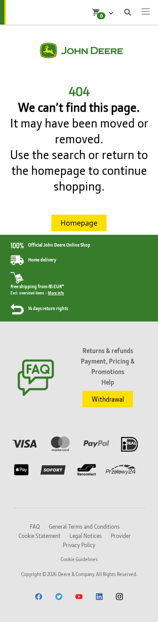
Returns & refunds (108, 350)
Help (107, 382)
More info (56, 292)
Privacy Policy (79, 544)
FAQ (35, 526)
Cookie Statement (39, 535)
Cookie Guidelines (79, 559)
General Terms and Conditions (84, 526)
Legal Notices (85, 535)
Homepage (79, 223)
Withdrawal (108, 399)
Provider (121, 535)
